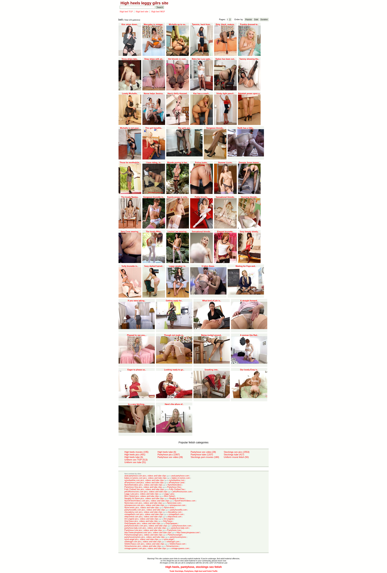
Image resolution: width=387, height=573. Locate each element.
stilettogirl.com (172, 541)
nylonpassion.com (177, 505)
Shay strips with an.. (153, 59)
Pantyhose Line (174, 530)
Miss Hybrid (169, 496)
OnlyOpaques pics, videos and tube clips (142, 523)
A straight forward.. (249, 301)
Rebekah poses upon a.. (249, 93)
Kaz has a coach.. (201, 93)
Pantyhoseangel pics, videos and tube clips (143, 535)
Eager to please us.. (136, 370)
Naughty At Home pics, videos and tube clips (144, 498)
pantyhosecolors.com (181, 526)
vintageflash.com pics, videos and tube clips (143, 514)
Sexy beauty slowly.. (249, 231)
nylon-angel (169, 539)
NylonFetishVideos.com (184, 501)
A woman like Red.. (249, 335)
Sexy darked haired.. (153, 266)
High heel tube (142, 11)
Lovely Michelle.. (130, 93)
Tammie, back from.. (201, 24)
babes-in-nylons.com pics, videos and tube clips (145, 478)
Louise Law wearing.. (178, 231)
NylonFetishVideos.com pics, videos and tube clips (146, 501)
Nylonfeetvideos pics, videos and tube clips (143, 485)
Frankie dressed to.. (249, 24)
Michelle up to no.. (177, 24)
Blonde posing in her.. (177, 162)
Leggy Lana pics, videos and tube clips (141, 494)
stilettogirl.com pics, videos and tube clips (142, 541)
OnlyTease (167, 521)
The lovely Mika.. (154, 231)
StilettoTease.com (177, 544)
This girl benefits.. (153, 128)
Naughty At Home (176, 498)
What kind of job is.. (211, 301)
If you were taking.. (137, 301)
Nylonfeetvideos (175, 485)
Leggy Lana (169, 494)
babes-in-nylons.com (181, 478)
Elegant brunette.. (225, 231)
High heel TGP (126, 11)
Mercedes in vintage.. (154, 24)
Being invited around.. (211, 335)
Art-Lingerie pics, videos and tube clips (141, 519)
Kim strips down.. (130, 24)
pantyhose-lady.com (180, 528)
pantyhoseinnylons (178, 537)
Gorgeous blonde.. (215, 128)
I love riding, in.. (154, 162)
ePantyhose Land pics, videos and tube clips (144, 482)
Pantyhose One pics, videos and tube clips (143, 487)
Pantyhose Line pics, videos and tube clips (143, 530)
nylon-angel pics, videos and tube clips (141, 539)
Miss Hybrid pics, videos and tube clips (141, 496)
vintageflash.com (176, 514)
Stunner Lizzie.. (225, 162)
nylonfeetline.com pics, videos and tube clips (144, 480)
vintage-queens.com (180, 548)
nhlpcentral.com (174, 516)
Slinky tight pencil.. (225, 93)
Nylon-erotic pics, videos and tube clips (141, 507)
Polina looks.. (201, 162)
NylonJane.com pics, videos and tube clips (143, 503)
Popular (248, 19)
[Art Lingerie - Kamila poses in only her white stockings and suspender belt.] (177, 228)
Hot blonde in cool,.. (177, 59)
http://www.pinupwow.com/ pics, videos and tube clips (147, 532)
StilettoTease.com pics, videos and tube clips (144, 544)
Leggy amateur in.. (177, 266)
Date (256, 19)
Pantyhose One (174, 487)
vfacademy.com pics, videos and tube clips (143, 512)
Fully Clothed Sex (177, 489)
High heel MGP (158, 11)
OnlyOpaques (171, 523)
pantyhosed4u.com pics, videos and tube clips (144, 510)
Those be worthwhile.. (130, 162)
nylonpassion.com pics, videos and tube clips (144, 505)
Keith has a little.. (246, 128)
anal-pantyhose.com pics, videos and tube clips (145, 476)
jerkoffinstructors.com (182, 491)
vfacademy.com (174, 512)
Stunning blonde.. (249, 197)
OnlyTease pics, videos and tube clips (141, 521)
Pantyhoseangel (175, 535)
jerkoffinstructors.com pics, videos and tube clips (145, 491)
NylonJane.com (174, 503)
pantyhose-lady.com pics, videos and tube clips (145, 528)
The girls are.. (184, 128)
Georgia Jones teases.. (249, 162)
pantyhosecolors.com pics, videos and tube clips (145, 526)
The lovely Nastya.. (130, 197)
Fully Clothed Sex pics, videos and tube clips (144, 489)
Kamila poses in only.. (177, 197)
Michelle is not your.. (130, 128)
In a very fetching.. (136, 404)
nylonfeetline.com (176, 480)
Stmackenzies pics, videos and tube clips (142, 546)
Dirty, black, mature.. (225, 24)
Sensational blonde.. (225, 197)
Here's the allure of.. (174, 404)
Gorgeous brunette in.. (153, 197)
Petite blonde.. (201, 197)
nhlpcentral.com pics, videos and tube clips (143, 516)
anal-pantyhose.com (180, 476)
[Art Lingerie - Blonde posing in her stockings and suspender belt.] (177, 193)
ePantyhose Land (176, 482)
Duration (264, 19)
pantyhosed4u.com (178, 510)
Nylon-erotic (169, 507)
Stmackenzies (172, 546)
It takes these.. (208, 266)
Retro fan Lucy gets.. (201, 59)
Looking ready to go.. (174, 370)
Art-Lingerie (169, 519)
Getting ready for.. (174, 301)
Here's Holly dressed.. (177, 93)
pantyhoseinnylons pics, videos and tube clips (144, 537)
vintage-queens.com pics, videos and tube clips (145, 548)
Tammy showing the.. (249, 59)
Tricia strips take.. (130, 59)
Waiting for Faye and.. (246, 266)
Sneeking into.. (212, 370)
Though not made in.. (174, 335)
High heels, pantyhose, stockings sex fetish (193, 566)
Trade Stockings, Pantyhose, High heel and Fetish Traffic (193, 571)
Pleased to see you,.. (136, 335)
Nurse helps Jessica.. (154, 93)
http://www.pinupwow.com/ (188, 532)
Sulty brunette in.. (130, 266)
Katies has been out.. (225, 59)
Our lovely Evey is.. (249, 370)
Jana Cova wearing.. (129, 231)
